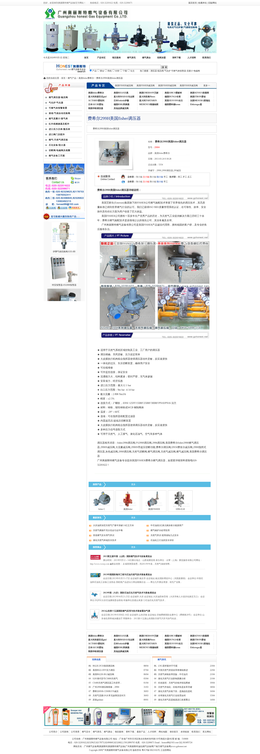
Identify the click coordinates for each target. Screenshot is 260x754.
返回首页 (192, 3)
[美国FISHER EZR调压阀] (154, 506)
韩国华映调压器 (95, 108)
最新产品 (141, 732)
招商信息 (96, 659)
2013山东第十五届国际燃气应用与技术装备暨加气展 (125, 611)
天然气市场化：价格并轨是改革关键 (175, 687)
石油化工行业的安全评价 (162, 540)
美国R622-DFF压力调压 (104, 670)
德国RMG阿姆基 (121, 104)
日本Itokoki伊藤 (121, 100)
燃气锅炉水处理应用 (160, 530)
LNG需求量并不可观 (167, 666)
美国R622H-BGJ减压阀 (103, 674)
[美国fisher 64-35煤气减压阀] (128, 506)
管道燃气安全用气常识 (103, 535)
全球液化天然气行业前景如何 (172, 695)
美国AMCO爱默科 (173, 93)
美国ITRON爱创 (198, 96)
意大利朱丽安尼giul (97, 96)
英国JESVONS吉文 (174, 100)
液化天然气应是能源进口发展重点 (174, 700)
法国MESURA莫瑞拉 (200, 100)
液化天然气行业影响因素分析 (172, 678)
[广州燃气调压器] (130, 52)
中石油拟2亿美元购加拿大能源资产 (167, 525)
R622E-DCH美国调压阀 (103, 666)
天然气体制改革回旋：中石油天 (173, 674)
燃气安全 (86, 732)
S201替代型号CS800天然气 (105, 678)
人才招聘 (191, 57)
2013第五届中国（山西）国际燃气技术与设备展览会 (127, 556)
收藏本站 (202, 3)
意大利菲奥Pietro (147, 96)
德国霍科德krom (172, 104)
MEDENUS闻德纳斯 (148, 104)
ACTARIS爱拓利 (96, 100)
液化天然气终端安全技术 (104, 540)
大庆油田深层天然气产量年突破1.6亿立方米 (113, 525)
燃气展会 (146, 57)
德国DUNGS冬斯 (173, 96)
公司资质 (75, 732)
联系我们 (206, 57)
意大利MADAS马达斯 (124, 96)
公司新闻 (64, 732)
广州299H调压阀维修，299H (106, 687)
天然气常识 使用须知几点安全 (165, 535)
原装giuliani (98, 700)
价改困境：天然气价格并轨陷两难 (174, 683)
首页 (86, 57)
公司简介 (53, 732)
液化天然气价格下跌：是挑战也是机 (175, 691)
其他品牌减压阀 (121, 108)
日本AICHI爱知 (95, 104)
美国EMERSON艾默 (148, 93)
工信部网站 (165, 750)
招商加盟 (161, 57)
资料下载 (176, 57)
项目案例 (116, 57)
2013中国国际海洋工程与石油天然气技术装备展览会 (127, 574)
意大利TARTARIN (148, 100)
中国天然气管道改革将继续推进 (173, 670)
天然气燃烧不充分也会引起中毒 (108, 530)
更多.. (134, 484)
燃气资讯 (131, 57)
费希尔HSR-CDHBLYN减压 (106, 691)
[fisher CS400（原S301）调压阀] (101, 506)
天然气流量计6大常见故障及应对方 (109, 695)
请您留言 (174, 732)
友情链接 (185, 732)
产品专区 (101, 57)
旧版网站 (212, 3)
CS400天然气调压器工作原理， (107, 683)
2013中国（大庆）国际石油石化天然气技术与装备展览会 (129, 592)
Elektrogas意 (196, 104)
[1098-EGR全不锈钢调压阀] (180, 506)
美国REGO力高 (121, 93)
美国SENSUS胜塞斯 (199, 93)
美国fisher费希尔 (96, 93)
